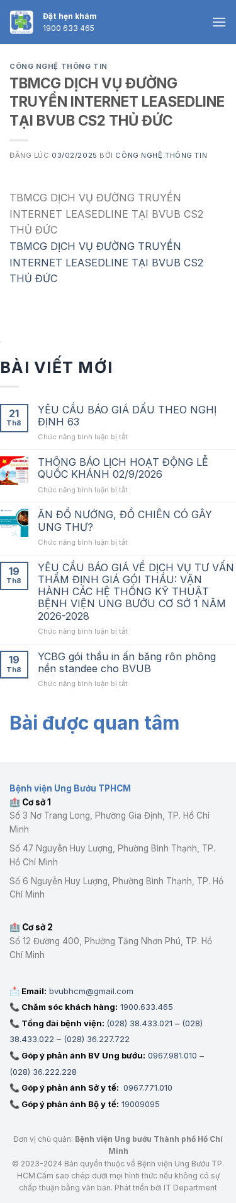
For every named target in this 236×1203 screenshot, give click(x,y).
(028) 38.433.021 (139, 1023)
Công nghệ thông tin (58, 66)
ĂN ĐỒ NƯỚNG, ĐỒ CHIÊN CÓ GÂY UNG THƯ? (125, 521)
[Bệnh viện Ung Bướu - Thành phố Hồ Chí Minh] (21, 21)
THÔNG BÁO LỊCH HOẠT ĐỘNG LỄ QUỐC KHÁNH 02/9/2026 (123, 468)
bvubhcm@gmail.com (91, 991)
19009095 (140, 1104)
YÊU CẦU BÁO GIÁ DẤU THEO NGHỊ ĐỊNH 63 (127, 416)
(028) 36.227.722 (97, 1039)
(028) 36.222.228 (43, 1072)
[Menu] (219, 21)
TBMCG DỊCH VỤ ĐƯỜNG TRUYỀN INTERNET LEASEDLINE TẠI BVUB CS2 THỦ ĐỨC (106, 262)
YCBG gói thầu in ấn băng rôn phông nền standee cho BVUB (127, 663)
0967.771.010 (146, 1087)
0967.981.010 (172, 1055)
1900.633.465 (146, 1007)
